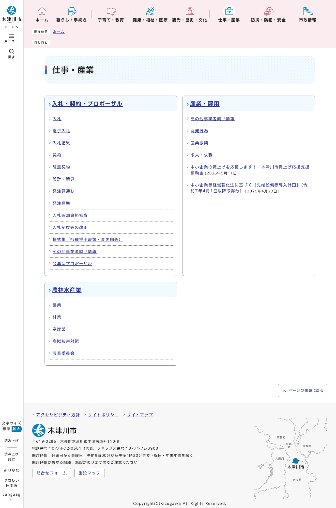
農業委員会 (64, 353)
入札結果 (61, 143)
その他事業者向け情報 (75, 252)
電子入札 (61, 131)
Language (11, 497)
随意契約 (61, 167)
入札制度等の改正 (70, 227)
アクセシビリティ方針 (58, 415)
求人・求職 (202, 155)
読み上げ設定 (11, 456)
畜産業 (59, 329)
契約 (57, 155)
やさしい (12, 483)
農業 (57, 305)
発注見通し (64, 191)
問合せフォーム (51, 473)
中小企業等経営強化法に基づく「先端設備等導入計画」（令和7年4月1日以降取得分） (249, 188)
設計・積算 (64, 179)
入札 (57, 119)
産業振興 (199, 143)
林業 (57, 317)
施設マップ (89, 473)
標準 (7, 429)
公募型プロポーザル (72, 264)
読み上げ (11, 440)
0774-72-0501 (67, 448)
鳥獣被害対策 (66, 341)
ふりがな (12, 470)
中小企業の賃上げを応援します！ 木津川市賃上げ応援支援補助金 (250, 170)
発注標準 (61, 203)
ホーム (59, 32)
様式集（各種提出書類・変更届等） (88, 239)
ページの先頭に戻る (306, 390)
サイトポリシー (103, 415)
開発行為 (199, 131)
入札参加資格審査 (70, 215)
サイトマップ (140, 415)
